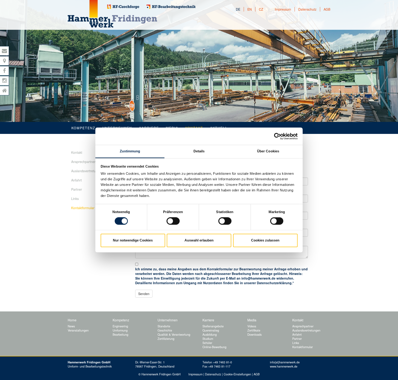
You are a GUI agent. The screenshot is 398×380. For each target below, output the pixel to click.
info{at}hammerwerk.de (285, 362)
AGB (327, 9)
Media (251, 320)
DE (238, 9)
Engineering (120, 326)
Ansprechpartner (83, 161)
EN (249, 9)
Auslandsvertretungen (87, 171)
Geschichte (165, 330)
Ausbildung (209, 334)
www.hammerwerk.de (283, 366)
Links (75, 198)
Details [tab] (199, 151)
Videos (251, 326)
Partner (76, 189)
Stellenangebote (213, 326)
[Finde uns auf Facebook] (4, 70)
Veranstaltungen (78, 330)
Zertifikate (253, 330)
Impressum (283, 9)
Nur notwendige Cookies (133, 240)
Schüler (207, 343)
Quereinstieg (210, 330)
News (71, 326)
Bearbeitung (120, 334)
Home (72, 320)
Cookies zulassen (265, 240)
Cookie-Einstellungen (237, 374)
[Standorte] (4, 61)
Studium (207, 339)
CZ (261, 9)
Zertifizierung (166, 339)
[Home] (4, 90)
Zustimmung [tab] (130, 151)
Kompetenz (83, 128)
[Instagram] (4, 80)
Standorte (164, 326)
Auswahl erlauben (199, 240)
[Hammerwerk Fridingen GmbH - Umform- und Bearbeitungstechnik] (112, 13)
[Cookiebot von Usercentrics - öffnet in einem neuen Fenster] (277, 136)
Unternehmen (168, 320)
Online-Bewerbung (214, 347)
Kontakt (76, 152)
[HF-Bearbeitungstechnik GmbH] (171, 7)
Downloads (254, 334)
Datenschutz (307, 9)
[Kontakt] (4, 51)
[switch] (173, 221)
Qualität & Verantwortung (174, 334)
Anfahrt (76, 180)
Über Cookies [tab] (268, 151)
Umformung (120, 330)
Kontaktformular (82, 207)
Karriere (208, 320)
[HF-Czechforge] (123, 7)
